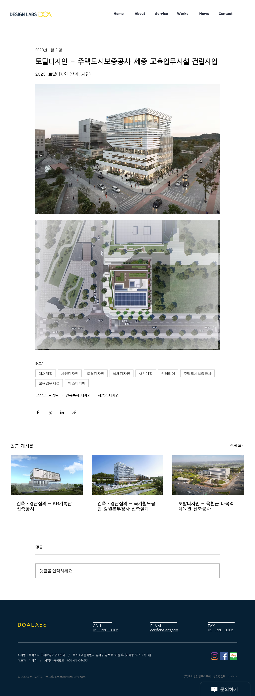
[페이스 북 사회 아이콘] (224, 656)
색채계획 (46, 373)
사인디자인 (69, 373)
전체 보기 (237, 445)
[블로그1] (233, 656)
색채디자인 (121, 373)
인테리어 (168, 373)
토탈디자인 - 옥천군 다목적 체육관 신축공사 (206, 506)
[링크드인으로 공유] (62, 412)
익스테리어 (76, 383)
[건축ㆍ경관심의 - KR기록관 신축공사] (47, 475)
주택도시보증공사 (197, 373)
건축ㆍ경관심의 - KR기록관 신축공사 (44, 506)
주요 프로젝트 (47, 395)
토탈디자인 (95, 373)
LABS (39, 624)
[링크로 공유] (74, 412)
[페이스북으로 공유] (37, 412)
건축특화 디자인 (78, 395)
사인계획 (146, 373)
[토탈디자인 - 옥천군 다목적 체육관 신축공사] (208, 475)
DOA (24, 624)
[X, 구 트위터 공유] (50, 412)
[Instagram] (214, 656)
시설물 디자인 (108, 395)
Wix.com (79, 677)
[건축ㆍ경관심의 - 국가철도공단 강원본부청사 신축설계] (128, 475)
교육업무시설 (49, 383)
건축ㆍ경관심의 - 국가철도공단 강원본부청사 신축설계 (127, 506)
